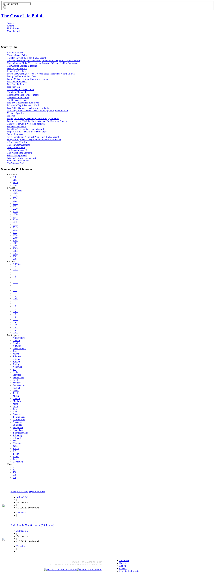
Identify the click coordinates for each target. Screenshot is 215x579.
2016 (15, 219)
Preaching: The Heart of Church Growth (25, 129)
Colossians (18, 430)
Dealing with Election (17, 68)
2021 (15, 206)
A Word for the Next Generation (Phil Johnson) (32, 525)
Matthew (17, 401)
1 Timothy (17, 435)
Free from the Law (15, 84)
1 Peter (16, 448)
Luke (15, 406)
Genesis (16, 340)
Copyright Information (129, 571)
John (15, 409)
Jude (15, 459)
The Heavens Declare (17, 100)
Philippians (18, 427)
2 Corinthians (19, 419)
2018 (15, 214)
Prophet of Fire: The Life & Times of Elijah (27, 131)
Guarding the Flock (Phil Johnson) (23, 95)
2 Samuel (17, 359)
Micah (16, 396)
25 (14, 467)
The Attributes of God (17, 55)
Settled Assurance (15, 134)
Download (21, 512)
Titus (15, 440)
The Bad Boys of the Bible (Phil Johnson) (26, 58)
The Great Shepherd (16, 92)
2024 (15, 198)
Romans (16, 414)
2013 (15, 227)
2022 (15, 203)
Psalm (15, 372)
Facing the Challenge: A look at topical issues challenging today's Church (41, 73)
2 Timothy (17, 438)
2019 (15, 211)
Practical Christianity (16, 126)
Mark (15, 403)
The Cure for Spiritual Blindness (22, 66)
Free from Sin (13, 87)
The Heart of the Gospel (18, 97)
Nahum (16, 398)
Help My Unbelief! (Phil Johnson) (23, 102)
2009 (15, 238)
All (14, 177)
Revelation (18, 461)
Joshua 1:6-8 (22, 497)
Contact (123, 568)
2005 (15, 248)
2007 (15, 243)
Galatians (17, 422)
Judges (16, 353)
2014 (15, 224)
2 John (16, 456)
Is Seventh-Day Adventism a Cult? (23, 105)
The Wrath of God (15, 163)
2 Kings (16, 364)
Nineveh (11, 116)
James (15, 446)
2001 (15, 259)
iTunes (122, 563)
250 (14, 475)
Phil (15, 180)
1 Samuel (17, 356)
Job (14, 369)
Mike (15, 182)
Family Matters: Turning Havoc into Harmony (28, 79)
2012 (15, 230)
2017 (15, 216)
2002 (15, 256)
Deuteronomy (19, 348)
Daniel (16, 390)
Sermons (11, 23)
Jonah (15, 393)
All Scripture (19, 338)
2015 (15, 222)
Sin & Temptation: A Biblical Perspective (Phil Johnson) (33, 137)
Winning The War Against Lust (21, 158)
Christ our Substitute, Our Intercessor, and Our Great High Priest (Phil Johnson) (43, 60)
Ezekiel (16, 388)
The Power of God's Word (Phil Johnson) (26, 124)
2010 (15, 235)
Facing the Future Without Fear (21, 76)
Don (15, 185)
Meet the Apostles (15, 113)
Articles (10, 25)
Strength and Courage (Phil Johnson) (28, 491)
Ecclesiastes (18, 377)
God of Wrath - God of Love (20, 89)
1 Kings (16, 361)
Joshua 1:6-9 (22, 531)
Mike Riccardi (13, 31)
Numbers (17, 346)
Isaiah (15, 380)
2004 (15, 251)
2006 (15, 245)
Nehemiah (17, 367)
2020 (15, 209)
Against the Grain (15, 52)
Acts (15, 411)
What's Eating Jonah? (17, 155)
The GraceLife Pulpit (22, 15)
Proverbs (17, 375)
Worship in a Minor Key (18, 160)
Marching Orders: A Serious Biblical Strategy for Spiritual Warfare (37, 110)
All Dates (17, 190)
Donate (122, 566)
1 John (16, 454)
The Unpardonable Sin (17, 150)
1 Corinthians (19, 417)
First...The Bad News (17, 81)
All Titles (17, 264)
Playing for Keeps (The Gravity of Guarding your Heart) (33, 118)
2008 (15, 240)
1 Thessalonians (20, 432)
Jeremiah (17, 382)
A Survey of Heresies (17, 142)
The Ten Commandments (18, 145)
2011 (15, 232)
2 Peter (16, 451)
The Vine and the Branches (19, 152)
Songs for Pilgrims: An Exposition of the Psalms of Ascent (34, 139)
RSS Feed (124, 560)
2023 (15, 201)
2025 (15, 195)
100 (14, 472)
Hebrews (17, 443)
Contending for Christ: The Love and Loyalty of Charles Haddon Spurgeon (42, 63)
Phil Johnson (13, 28)
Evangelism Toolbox (16, 71)
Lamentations (19, 385)
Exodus (16, 343)
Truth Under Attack (16, 147)
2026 (15, 193)
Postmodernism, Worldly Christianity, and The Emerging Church (37, 121)
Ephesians (17, 425)
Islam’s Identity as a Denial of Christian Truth (28, 108)
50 (14, 469)
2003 (15, 253)
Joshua (16, 351)
